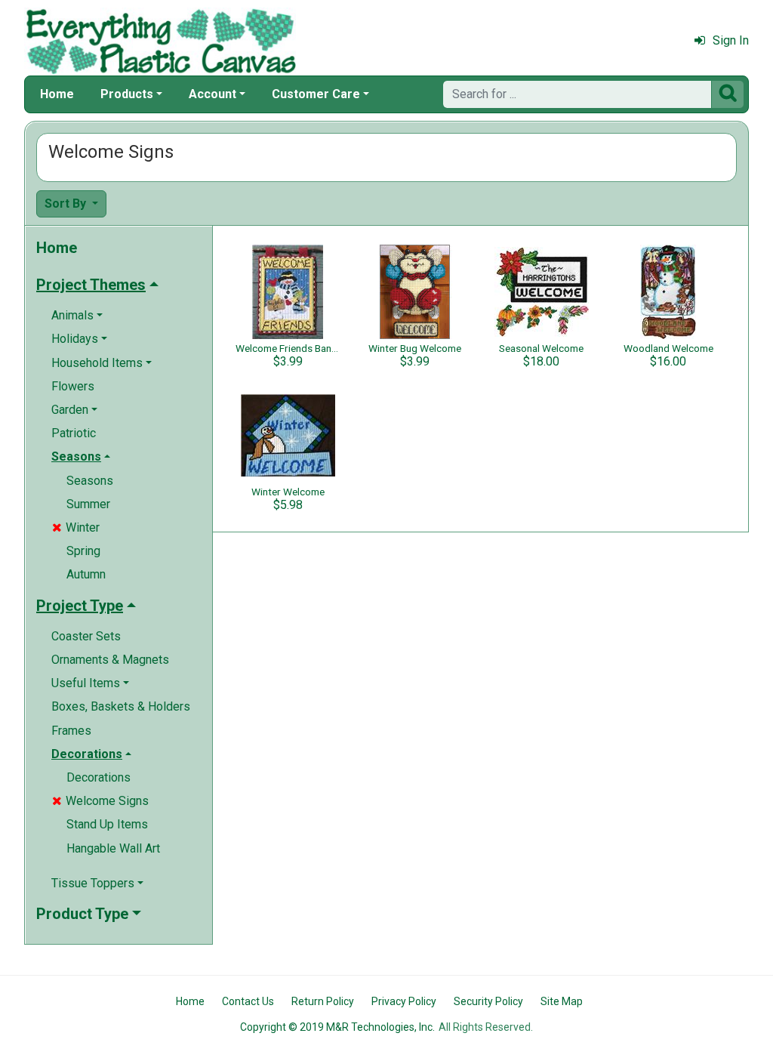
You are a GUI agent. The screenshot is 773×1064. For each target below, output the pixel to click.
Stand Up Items (107, 824)
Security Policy (488, 1001)
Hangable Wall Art (113, 848)
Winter (76, 527)
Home (57, 94)
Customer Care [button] (316, 94)
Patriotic (73, 433)
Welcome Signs (100, 801)
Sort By (67, 203)
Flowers (72, 386)
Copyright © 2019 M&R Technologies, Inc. (337, 1027)
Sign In (731, 40)
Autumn (86, 574)
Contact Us (248, 1001)
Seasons (89, 480)
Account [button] (212, 94)
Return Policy (322, 1001)
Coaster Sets (86, 636)
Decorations (98, 777)
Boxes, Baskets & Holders (120, 706)
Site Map (561, 1001)
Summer (88, 504)
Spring (83, 551)
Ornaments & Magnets (110, 659)
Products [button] (126, 94)
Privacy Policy (403, 1001)
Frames (71, 730)
